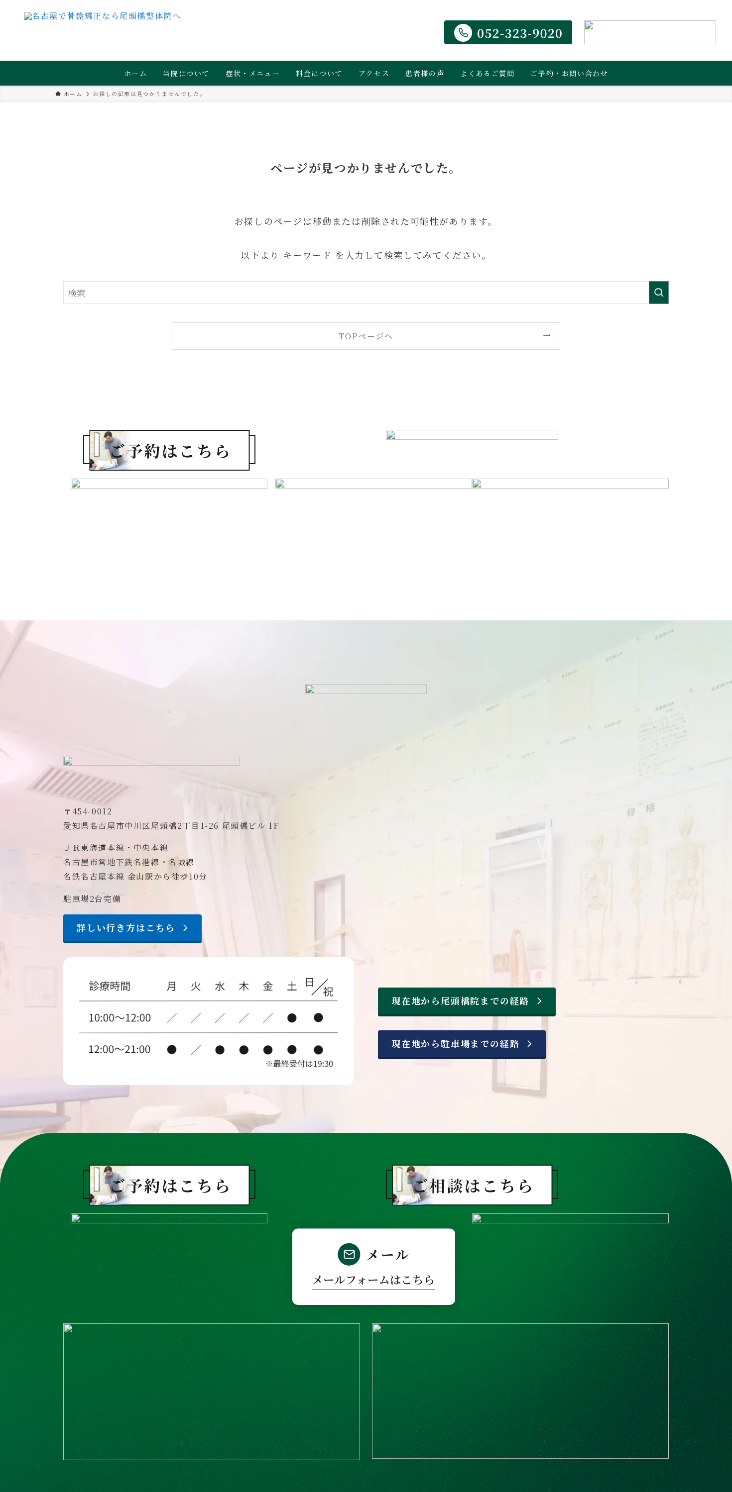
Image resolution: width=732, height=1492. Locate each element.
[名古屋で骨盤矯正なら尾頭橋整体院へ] (102, 32)
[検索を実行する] (659, 292)
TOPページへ (366, 336)
